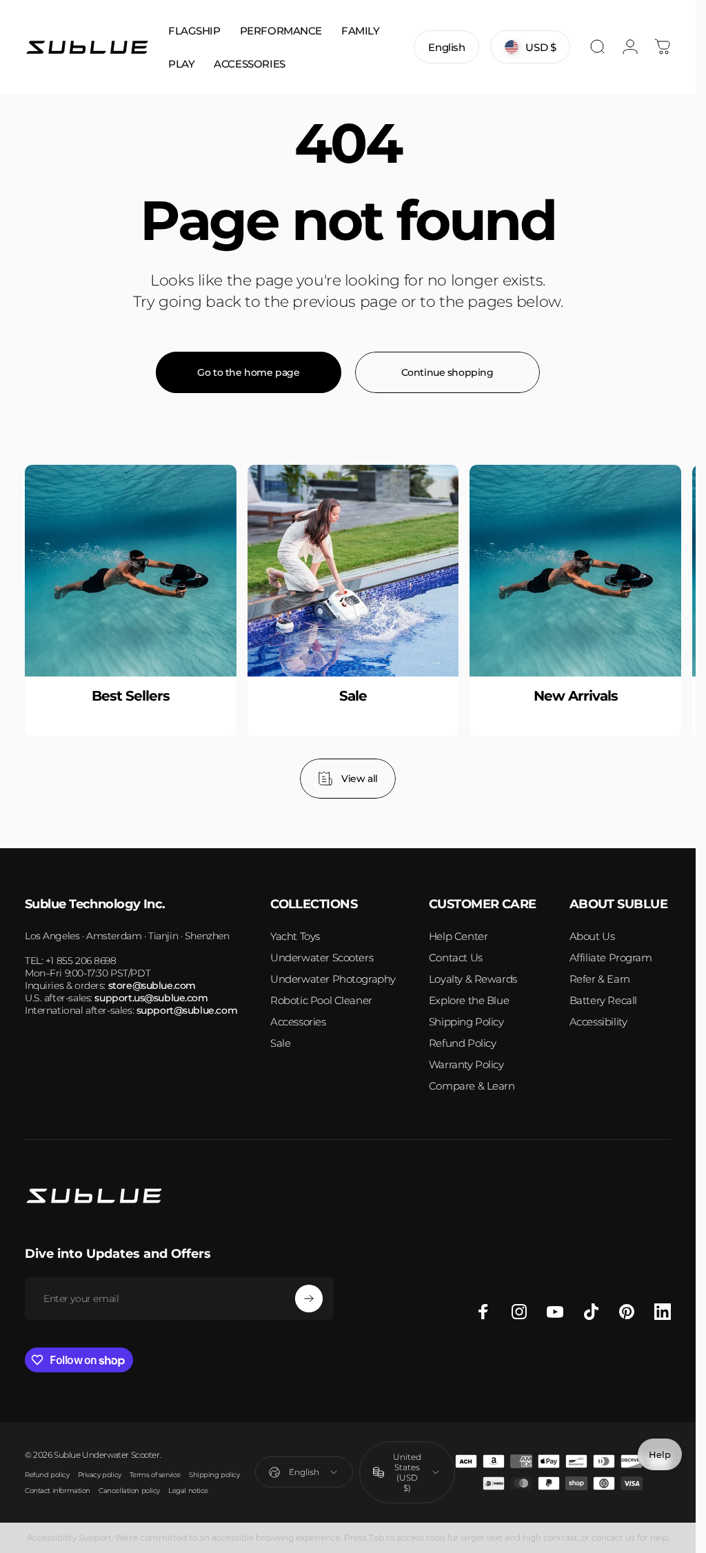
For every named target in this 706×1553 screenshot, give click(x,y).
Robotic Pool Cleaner (321, 1000)
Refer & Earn (599, 978)
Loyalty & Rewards (473, 978)
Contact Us (456, 957)
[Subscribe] (309, 1298)
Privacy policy (99, 1475)
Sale (280, 1043)
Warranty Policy (466, 1064)
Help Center (458, 936)
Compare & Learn (472, 1085)
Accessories (297, 1021)
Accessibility (598, 1021)
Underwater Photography (333, 978)
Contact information (57, 1490)
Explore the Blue (469, 1000)
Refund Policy (462, 1043)
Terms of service (155, 1475)
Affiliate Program (610, 957)
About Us (592, 936)
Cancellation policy (129, 1490)
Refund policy (47, 1475)
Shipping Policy (466, 1021)
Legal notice (188, 1490)
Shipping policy (214, 1475)
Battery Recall (603, 1000)
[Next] (639, 631)
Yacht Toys (295, 936)
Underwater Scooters (321, 957)
